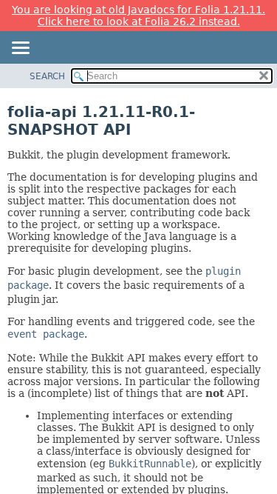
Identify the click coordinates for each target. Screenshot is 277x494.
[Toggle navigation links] (20, 49)
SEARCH (47, 76)
